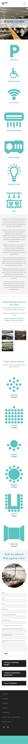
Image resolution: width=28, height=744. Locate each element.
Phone (3, 603)
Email (3, 598)
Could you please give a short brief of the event (12, 628)
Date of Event (5, 609)
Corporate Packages (17, 320)
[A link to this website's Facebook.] (4, 727)
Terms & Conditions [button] (10, 683)
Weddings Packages (10, 318)
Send (5, 654)
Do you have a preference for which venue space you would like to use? (13, 634)
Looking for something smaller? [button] (11, 663)
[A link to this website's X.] (8, 727)
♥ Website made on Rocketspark (20, 737)
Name (3, 592)
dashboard (11, 737)
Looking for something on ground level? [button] (12, 674)
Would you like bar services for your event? (13, 625)
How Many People (6, 620)
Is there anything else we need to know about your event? (13, 641)
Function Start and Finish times (9, 614)
